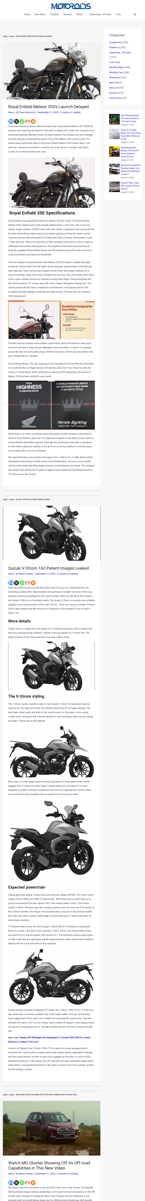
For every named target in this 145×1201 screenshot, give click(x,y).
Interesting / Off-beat (120, 52)
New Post (114, 82)
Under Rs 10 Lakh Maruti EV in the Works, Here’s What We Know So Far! (131, 134)
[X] (16, 121)
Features (113, 47)
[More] (33, 121)
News (11, 112)
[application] (83, 14)
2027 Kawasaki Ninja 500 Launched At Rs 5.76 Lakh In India (130, 118)
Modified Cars (116, 72)
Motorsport (114, 77)
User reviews (115, 98)
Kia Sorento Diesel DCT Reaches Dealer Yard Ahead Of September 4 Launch (131, 169)
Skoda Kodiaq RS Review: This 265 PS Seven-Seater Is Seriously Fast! (130, 152)
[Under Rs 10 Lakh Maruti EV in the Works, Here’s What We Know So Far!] (114, 134)
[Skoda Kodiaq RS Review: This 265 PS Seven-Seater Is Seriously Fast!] (114, 151)
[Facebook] (10, 121)
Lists (111, 62)
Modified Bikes (116, 67)
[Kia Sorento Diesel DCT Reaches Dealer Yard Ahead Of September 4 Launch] (114, 169)
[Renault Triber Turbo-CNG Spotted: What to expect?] (114, 186)
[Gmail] (27, 121)
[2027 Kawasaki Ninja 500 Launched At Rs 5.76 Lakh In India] (114, 119)
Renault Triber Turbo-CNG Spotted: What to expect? (130, 186)
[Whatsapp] (22, 121)
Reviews (113, 93)
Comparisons (115, 42)
